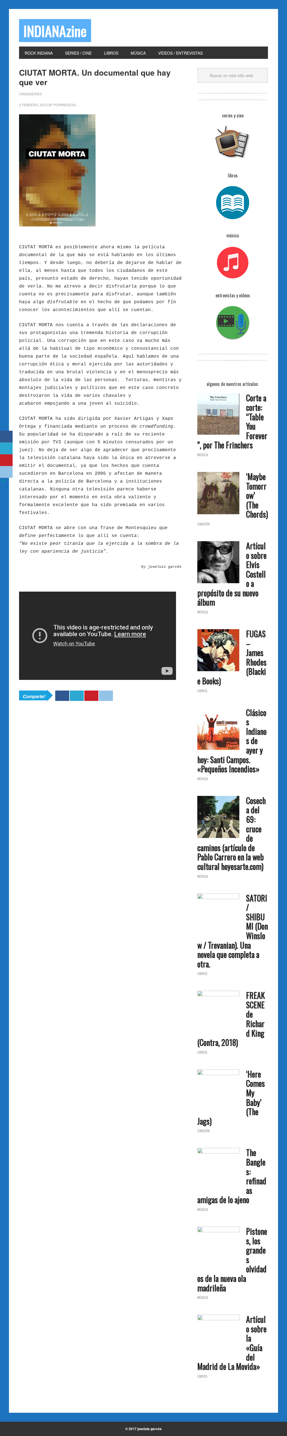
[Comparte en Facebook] (6, 437)
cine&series (30, 93)
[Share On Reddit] (106, 696)
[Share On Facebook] (62, 696)
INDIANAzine (55, 30)
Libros (202, 690)
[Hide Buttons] (3, 481)
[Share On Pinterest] (91, 696)
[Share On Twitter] (77, 696)
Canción (203, 524)
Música (202, 454)
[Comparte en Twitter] (6, 448)
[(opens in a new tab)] (218, 563)
